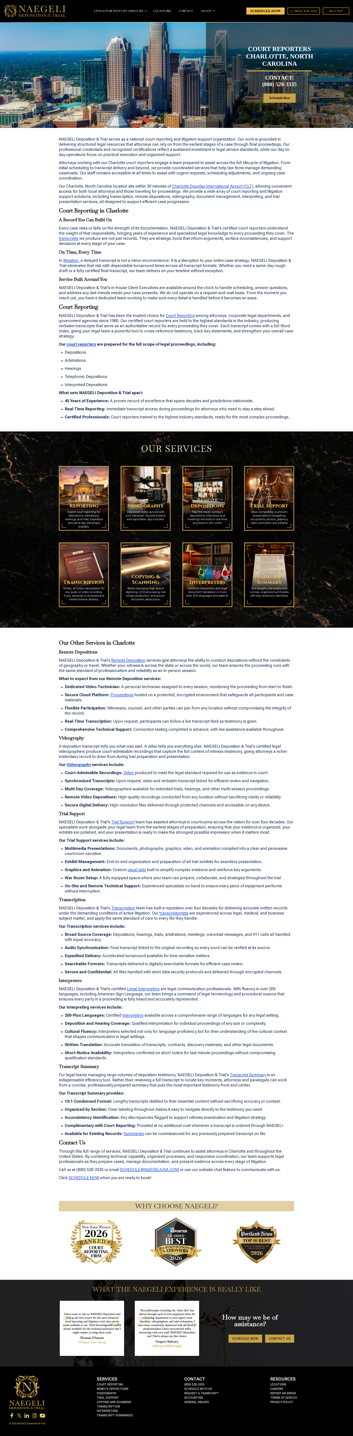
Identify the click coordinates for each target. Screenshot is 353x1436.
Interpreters (107, 1411)
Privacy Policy (281, 1402)
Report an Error (283, 1393)
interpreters (132, 1015)
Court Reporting (180, 315)
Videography (106, 1393)
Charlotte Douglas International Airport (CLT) (212, 186)
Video (129, 772)
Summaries (134, 1133)
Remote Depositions (112, 1389)
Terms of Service (283, 1397)
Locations (278, 1384)
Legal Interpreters (143, 989)
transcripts (68, 238)
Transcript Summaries (115, 1415)
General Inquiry (196, 1402)
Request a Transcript (201, 1393)
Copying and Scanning (114, 1402)
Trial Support (123, 822)
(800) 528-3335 (194, 1384)
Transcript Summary (248, 1075)
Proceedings (121, 695)
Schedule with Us (198, 1389)
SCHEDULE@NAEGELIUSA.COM (149, 1169)
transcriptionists (173, 913)
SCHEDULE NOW (84, 1177)
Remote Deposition (128, 660)
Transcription (123, 908)
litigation (71, 260)
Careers (276, 1389)
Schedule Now (279, 98)
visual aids (137, 869)
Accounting (193, 1397)
